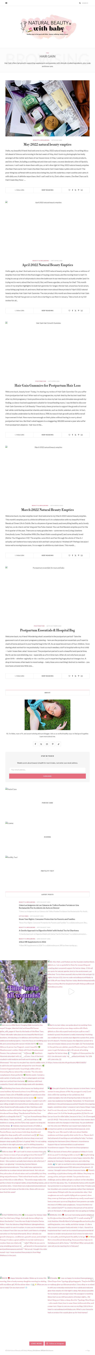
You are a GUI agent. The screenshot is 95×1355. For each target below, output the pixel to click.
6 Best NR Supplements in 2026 (32, 942)
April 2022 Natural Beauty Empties (47, 265)
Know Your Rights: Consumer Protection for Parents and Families (47, 919)
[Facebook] (72, 190)
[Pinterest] (78, 190)
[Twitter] (75, 190)
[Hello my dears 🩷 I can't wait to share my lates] (23, 1181)
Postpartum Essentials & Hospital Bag (47, 630)
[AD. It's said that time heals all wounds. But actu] (23, 991)
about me (51, 736)
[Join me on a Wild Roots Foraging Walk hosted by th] (23, 1055)
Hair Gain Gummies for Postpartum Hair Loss (48, 386)
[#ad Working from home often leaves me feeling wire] (23, 1118)
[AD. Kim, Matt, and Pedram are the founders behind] (71, 991)
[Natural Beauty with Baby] (47, 27)
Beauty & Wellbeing (41, 140)
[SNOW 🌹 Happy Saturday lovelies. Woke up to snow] (23, 1308)
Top (88, 1350)
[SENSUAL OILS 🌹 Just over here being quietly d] (71, 1244)
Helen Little (20, 190)
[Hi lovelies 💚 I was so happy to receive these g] (71, 1308)
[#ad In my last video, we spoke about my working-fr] (71, 1055)
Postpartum (40, 381)
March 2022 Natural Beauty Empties (47, 510)
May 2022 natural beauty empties (47, 145)
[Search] (80, 3)
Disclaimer (36, 1350)
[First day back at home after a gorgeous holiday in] (71, 1181)
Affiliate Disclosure (47, 1350)
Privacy (30, 1350)
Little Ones (23, 916)
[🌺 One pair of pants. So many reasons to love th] (71, 1118)
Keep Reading (48, 190)
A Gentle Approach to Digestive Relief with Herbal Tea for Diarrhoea (49, 930)
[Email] (82, 190)
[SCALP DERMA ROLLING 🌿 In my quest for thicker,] (23, 1244)
